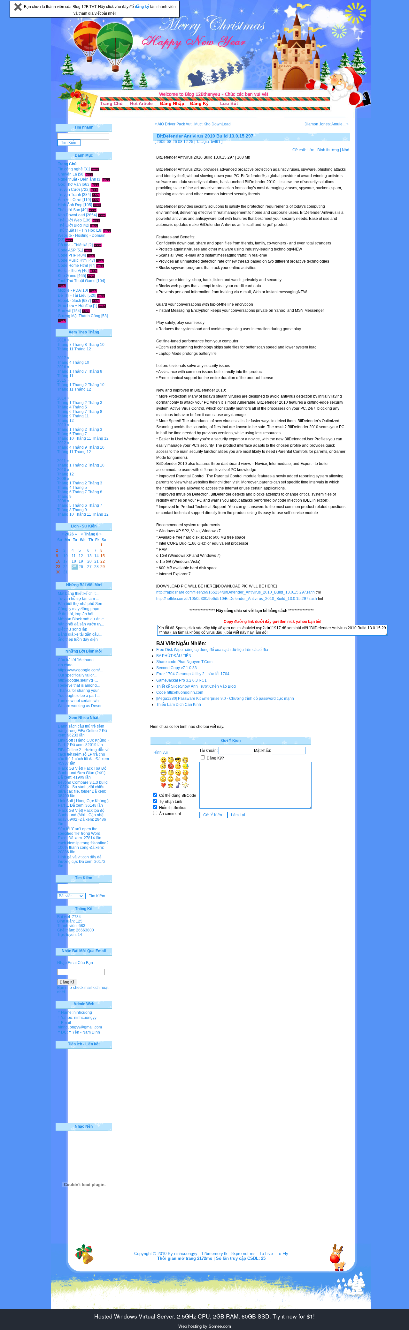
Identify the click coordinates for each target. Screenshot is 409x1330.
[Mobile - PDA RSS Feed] (93, 290)
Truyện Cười (69, 189)
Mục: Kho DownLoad (212, 124)
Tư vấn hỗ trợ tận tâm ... (78, 598)
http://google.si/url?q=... (78, 680)
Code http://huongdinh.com (179, 692)
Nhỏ (345, 150)
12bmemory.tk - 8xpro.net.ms (228, 1253)
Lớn (310, 150)
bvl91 (215, 141)
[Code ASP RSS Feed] (88, 250)
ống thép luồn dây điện (78, 639)
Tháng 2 (80, 385)
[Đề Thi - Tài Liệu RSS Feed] (101, 295)
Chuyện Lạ (67, 174)
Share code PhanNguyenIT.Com (184, 662)
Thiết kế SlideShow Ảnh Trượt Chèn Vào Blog (196, 686)
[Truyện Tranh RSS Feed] (96, 194)
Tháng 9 (64, 416)
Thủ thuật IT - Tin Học (76, 230)
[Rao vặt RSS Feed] (86, 311)
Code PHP (67, 255)
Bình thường (328, 150)
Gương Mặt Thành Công (79, 316)
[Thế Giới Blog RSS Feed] (94, 225)
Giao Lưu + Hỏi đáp (75, 305)
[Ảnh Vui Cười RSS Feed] (96, 200)
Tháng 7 (64, 344)
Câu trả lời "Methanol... (77, 660)
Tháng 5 (80, 407)
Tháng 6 (64, 411)
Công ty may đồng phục (78, 609)
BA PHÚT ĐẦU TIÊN (173, 656)
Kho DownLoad (71, 215)
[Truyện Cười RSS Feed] (94, 189)
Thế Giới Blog (70, 225)
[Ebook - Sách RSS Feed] (96, 300)
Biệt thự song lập (72, 629)
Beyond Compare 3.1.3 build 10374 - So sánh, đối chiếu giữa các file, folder (83, 787)
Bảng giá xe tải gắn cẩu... (80, 634)
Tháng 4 (64, 362)
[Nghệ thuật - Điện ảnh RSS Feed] (106, 179)
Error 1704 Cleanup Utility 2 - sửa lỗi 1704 (192, 674)
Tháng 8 (80, 344)
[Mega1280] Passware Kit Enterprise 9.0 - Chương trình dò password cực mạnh (225, 698)
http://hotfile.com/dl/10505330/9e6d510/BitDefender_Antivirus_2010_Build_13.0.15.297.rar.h (236, 598)
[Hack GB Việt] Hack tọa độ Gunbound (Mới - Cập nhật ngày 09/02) (81, 815)
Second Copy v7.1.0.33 (176, 668)
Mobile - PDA (69, 290)
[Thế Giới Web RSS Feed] (96, 220)
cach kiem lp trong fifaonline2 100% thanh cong (83, 845)
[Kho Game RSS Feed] (91, 275)
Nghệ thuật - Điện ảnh (77, 179)
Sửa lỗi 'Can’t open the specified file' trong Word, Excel (79, 833)
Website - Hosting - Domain (81, 235)
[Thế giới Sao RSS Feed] (92, 210)
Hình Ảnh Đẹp (70, 205)
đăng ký (142, 6)
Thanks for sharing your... (79, 690)
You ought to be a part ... (79, 695)
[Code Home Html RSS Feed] (100, 265)
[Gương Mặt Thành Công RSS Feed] (62, 320)
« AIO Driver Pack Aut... (174, 124)
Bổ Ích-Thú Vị (69, 270)
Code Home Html (73, 265)
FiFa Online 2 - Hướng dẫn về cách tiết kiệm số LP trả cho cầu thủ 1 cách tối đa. (84, 754)
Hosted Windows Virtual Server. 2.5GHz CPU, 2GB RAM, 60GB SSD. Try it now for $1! (204, 1316)
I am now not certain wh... (80, 701)
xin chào (65, 665)
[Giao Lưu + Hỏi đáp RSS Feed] (102, 305)
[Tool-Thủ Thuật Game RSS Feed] (62, 285)
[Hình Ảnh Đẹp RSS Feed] (97, 205)
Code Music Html (73, 260)
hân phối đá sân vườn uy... (81, 624)
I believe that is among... (79, 685)
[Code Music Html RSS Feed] (100, 260)
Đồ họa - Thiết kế (73, 245)
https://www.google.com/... (80, 670)
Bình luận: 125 (69, 921)
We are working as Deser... (81, 706)
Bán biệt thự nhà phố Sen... (81, 603)
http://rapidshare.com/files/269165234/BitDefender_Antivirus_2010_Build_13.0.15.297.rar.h (235, 592)
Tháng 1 (64, 371)
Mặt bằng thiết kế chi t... (78, 593)
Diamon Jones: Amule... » (327, 124)
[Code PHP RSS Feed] (91, 255)
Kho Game (67, 275)
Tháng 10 (96, 344)
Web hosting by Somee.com (204, 1326)
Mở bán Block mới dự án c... (82, 619)
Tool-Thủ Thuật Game (77, 281)
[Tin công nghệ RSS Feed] (95, 169)
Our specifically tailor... (77, 675)
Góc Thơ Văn (69, 184)
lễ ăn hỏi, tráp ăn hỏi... (77, 614)
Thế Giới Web (70, 220)
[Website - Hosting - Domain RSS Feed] (69, 240)
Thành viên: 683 (71, 925)
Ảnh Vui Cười (69, 200)
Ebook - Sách (69, 300)
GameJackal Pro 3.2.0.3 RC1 (181, 680)
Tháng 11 (65, 349)
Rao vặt (64, 311)
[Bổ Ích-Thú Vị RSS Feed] (93, 270)
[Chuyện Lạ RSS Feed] (89, 174)
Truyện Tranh (69, 194)
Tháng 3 (95, 402)
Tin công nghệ (70, 169)
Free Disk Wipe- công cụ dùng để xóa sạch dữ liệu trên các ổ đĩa (212, 649)
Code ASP (67, 250)
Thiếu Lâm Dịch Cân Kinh (178, 704)
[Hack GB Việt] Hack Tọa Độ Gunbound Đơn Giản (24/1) (82, 770)
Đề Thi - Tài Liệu (72, 295)
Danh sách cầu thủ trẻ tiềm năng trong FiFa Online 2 (81, 728)
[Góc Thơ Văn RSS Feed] (95, 184)
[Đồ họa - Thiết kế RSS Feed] (98, 245)
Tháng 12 (82, 349)
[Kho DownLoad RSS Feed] (102, 215)
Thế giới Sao (69, 210)
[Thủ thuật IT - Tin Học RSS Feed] (107, 230)
